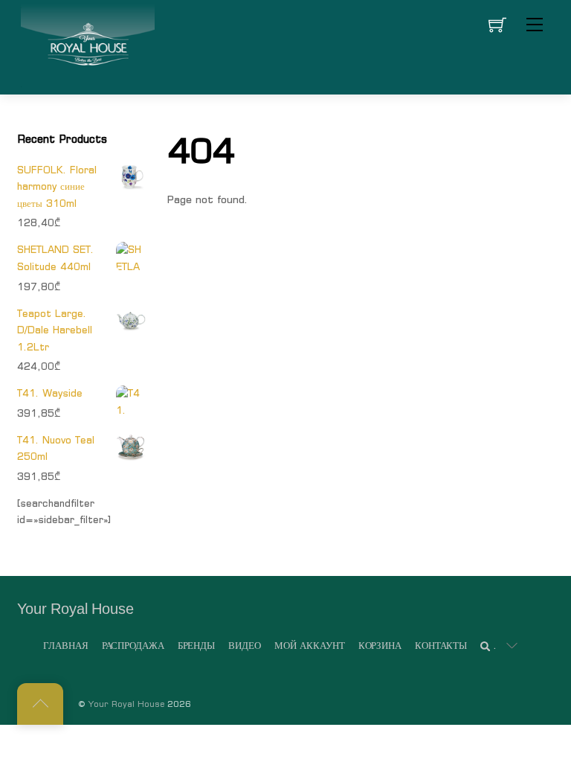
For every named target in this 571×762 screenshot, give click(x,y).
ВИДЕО (244, 645)
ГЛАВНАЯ (65, 645)
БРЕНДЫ (196, 645)
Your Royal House (126, 704)
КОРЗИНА (379, 645)
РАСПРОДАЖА (133, 645)
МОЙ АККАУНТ (309, 645)
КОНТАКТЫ (441, 645)
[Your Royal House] (88, 45)
